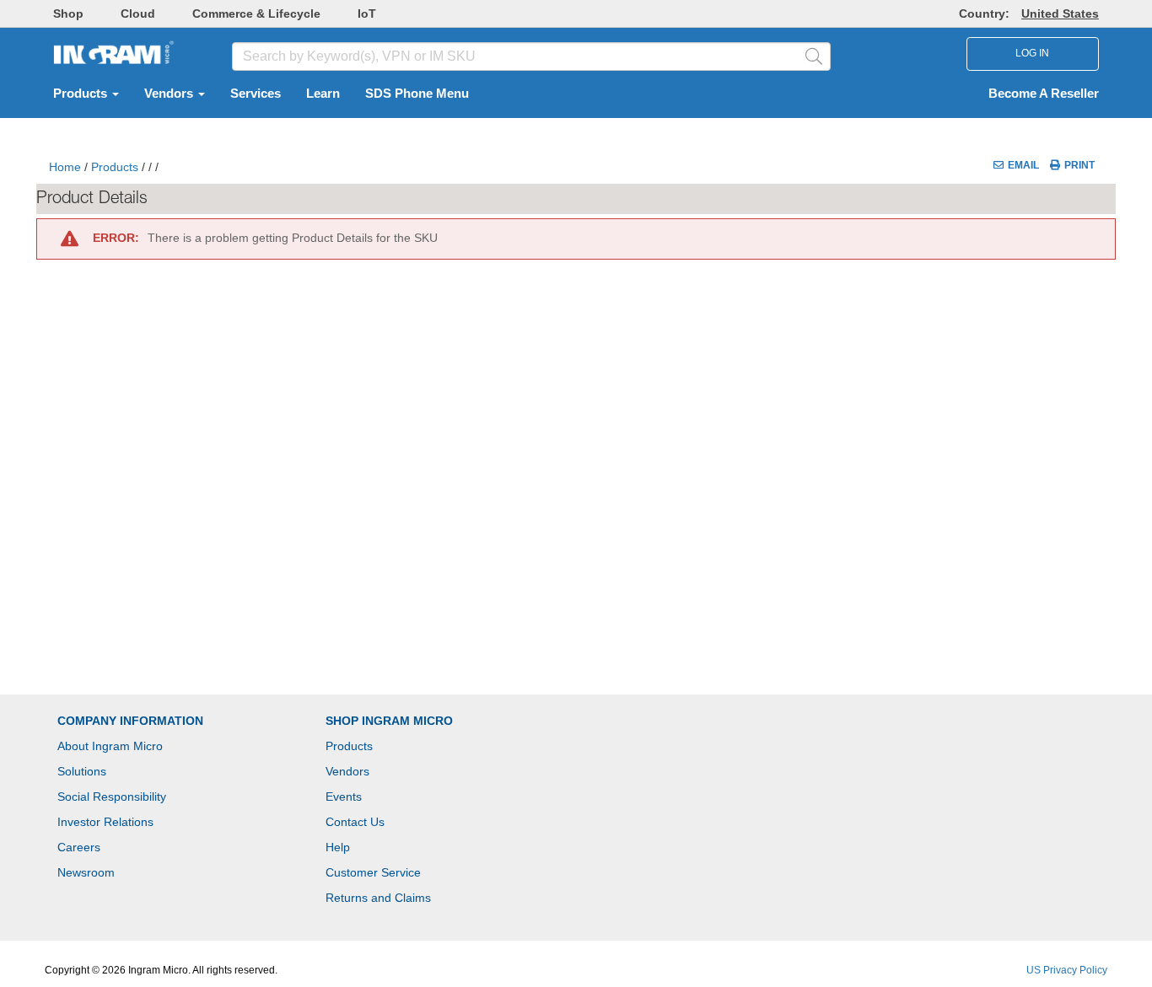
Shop (68, 13)
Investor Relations (105, 822)
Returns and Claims (378, 897)
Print (1079, 165)
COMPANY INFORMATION (130, 720)
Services (255, 93)
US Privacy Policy (1066, 970)
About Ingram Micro (110, 746)
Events (344, 796)
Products (81, 93)
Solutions (81, 771)
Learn (323, 93)
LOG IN (1032, 53)
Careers (78, 847)
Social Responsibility (111, 796)
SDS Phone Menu (417, 93)
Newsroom (86, 872)
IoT (367, 13)
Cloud (138, 13)
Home (65, 167)
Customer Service (373, 872)
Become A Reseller (1043, 93)
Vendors (170, 93)
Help (338, 847)
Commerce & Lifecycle (256, 13)
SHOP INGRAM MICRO (389, 720)
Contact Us (355, 822)
